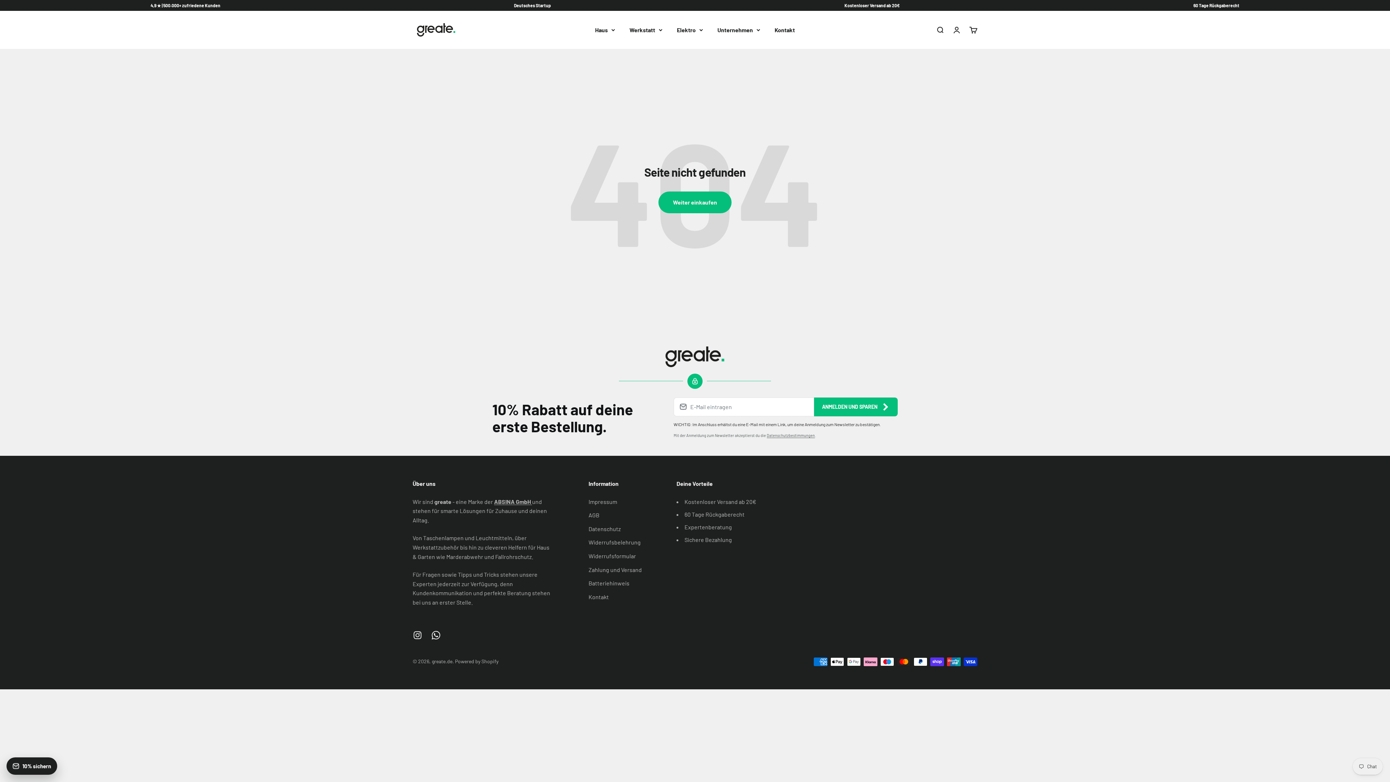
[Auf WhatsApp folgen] (436, 635)
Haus (601, 29)
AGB (594, 515)
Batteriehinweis (609, 583)
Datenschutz (605, 528)
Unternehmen (735, 29)
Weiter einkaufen (695, 202)
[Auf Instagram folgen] (417, 635)
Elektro (686, 29)
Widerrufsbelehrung (615, 542)
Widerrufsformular (612, 555)
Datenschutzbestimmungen (791, 435)
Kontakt (785, 29)
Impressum (603, 501)
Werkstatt (642, 29)
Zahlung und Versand (615, 569)
